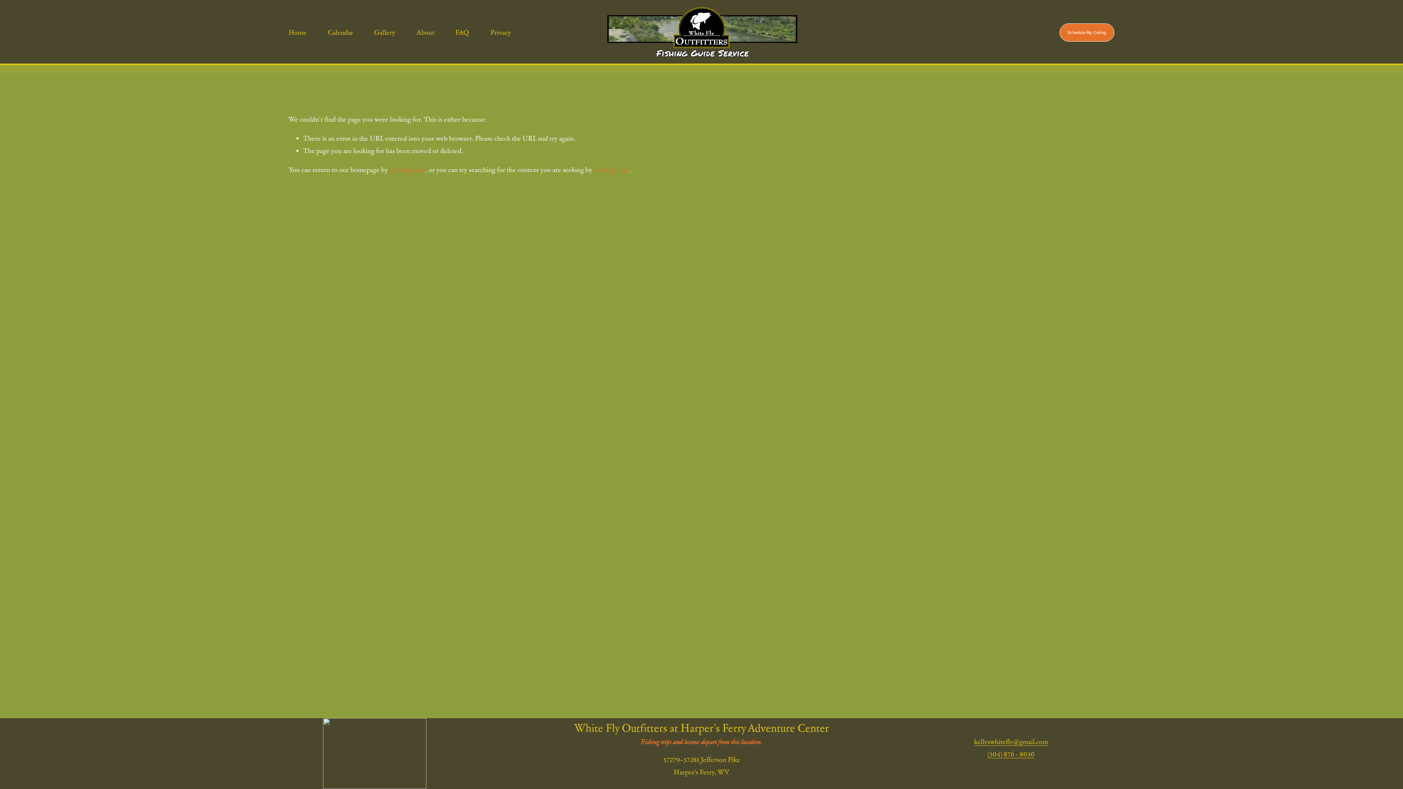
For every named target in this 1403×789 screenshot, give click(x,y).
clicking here (407, 169)
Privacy (500, 32)
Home (298, 32)
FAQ (462, 32)
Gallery (384, 32)
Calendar (340, 32)
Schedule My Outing (1087, 32)
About (425, 32)
